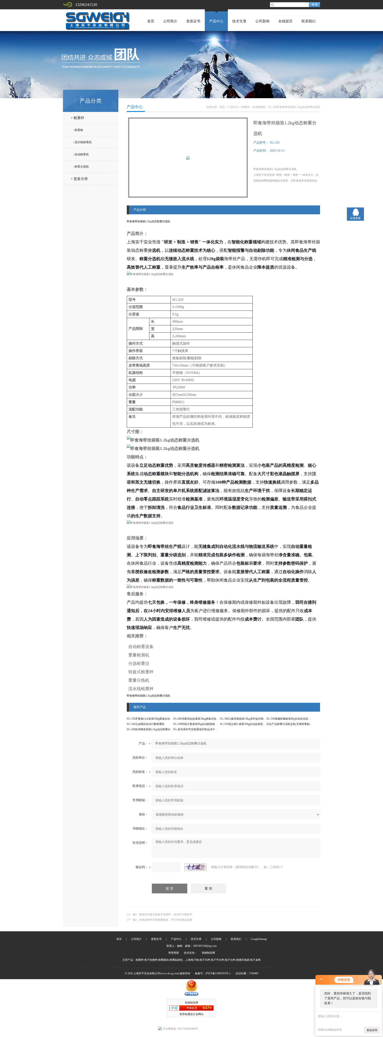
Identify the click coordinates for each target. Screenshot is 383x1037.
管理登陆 (173, 952)
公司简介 (170, 21)
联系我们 (308, 21)
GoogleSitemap (259, 939)
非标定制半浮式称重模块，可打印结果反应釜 (165, 919)
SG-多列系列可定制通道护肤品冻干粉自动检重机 (202, 729)
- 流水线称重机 (82, 142)
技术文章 (239, 21)
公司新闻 (262, 21)
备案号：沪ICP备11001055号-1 (213, 973)
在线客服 (355, 218)
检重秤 (245, 107)
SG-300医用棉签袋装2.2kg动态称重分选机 (151, 729)
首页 (150, 21)
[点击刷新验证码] (195, 867)
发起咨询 (372, 1030)
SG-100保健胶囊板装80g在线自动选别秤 (289, 718)
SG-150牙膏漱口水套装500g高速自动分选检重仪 (155, 718)
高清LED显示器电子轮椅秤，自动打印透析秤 (165, 914)
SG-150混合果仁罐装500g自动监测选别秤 (244, 724)
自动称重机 (259, 107)
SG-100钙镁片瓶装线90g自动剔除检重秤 (196, 724)
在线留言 (285, 21)
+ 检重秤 (77, 118)
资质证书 (193, 21)
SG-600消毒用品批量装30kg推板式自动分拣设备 (201, 718)
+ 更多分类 (79, 179)
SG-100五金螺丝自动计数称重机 (145, 724)
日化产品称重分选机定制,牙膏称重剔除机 (290, 724)
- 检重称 (78, 130)
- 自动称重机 (81, 154)
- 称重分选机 (81, 166)
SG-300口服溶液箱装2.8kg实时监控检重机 (244, 718)
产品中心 (216, 21)
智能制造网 (208, 952)
